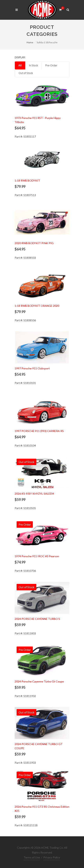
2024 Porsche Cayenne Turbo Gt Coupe (39, 681)
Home (30, 42)
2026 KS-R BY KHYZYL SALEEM (34, 493)
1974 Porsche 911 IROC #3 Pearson (37, 556)
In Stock (33, 65)
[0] (60, 9)
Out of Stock (26, 73)
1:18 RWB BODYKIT (27, 180)
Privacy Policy (51, 857)
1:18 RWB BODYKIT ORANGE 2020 (37, 305)
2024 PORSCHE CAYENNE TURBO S (37, 618)
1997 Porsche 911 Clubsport (32, 368)
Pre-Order (51, 65)
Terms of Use (32, 857)
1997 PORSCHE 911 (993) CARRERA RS (39, 431)
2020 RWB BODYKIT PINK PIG (34, 243)
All (20, 65)
